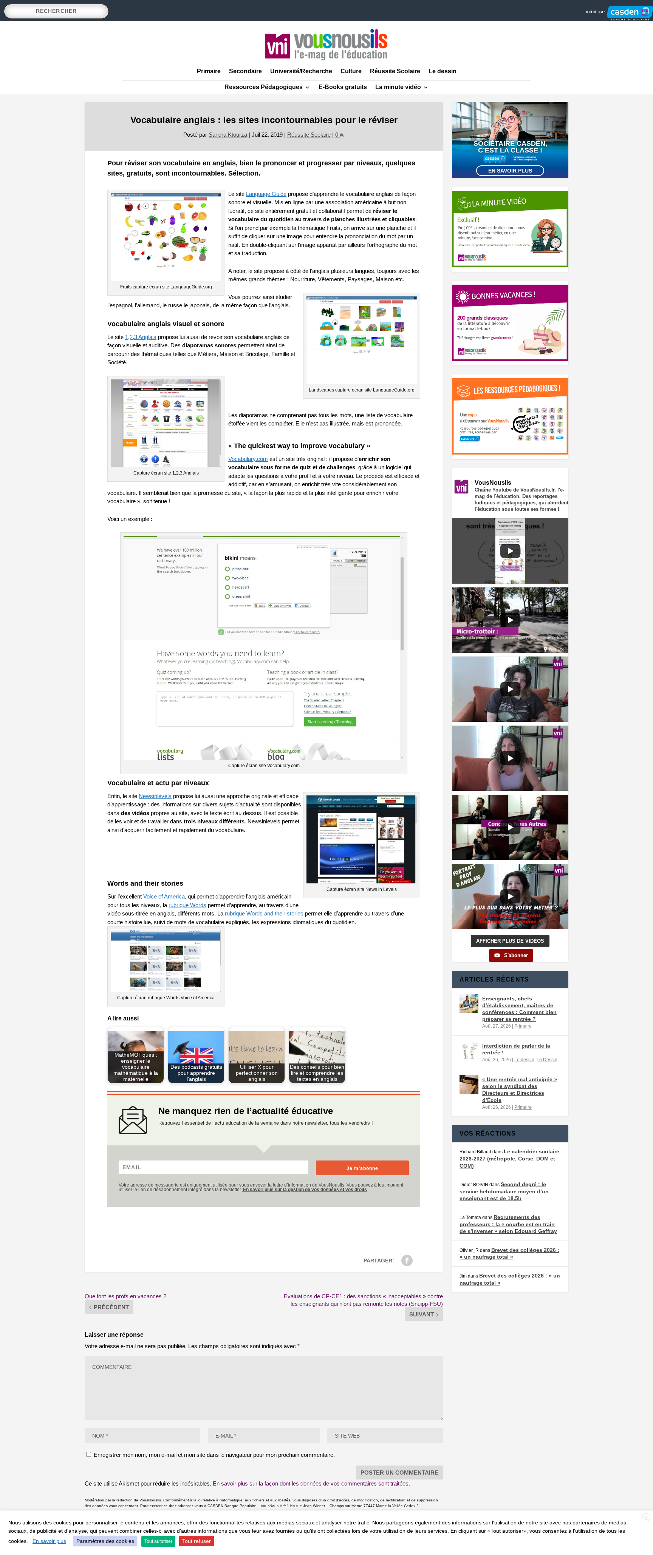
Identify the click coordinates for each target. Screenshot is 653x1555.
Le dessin (442, 71)
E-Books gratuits (343, 87)
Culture (351, 71)
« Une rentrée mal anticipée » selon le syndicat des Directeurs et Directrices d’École (519, 1089)
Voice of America (164, 896)
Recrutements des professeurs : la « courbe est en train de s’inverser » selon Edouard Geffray (508, 1224)
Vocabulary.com (248, 459)
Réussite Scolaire (395, 71)
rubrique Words (187, 905)
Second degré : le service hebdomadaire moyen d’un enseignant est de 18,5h (504, 1191)
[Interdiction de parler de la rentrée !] (469, 1050)
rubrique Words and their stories (264, 913)
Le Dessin (547, 1059)
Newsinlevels (155, 796)
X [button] (646, 1517)
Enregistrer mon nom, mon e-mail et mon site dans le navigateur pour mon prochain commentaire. (214, 1455)
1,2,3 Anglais (140, 337)
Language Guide (266, 194)
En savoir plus (510, 171)
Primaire (209, 71)
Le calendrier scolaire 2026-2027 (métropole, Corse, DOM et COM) (509, 1158)
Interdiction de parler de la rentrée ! (516, 1049)
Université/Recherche (301, 71)
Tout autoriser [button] (158, 1541)
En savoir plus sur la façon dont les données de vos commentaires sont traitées (311, 1483)
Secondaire (245, 71)
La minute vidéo (398, 87)
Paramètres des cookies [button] (105, 1541)
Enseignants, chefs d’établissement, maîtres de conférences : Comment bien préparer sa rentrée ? (519, 1009)
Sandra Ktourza (228, 134)
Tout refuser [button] (196, 1541)
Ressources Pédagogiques (263, 87)
